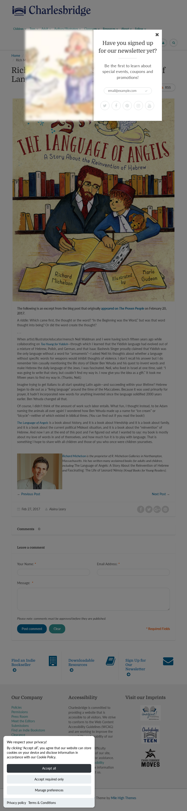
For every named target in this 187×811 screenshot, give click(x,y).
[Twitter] (104, 105)
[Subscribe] (146, 91)
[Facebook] (116, 105)
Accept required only (49, 779)
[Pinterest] (127, 105)
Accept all (49, 768)
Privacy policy (16, 803)
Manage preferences (49, 790)
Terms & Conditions (42, 803)
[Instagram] (138, 105)
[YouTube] (149, 105)
